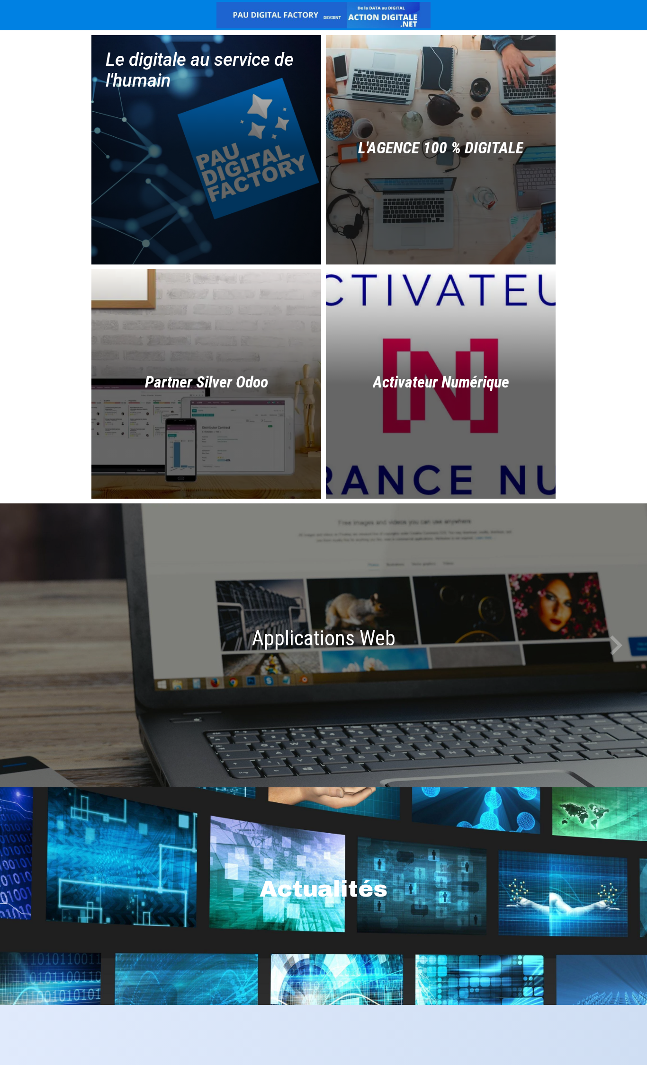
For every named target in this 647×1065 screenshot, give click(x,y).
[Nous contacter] (622, 15)
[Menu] (15, 15)
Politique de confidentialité (363, 1046)
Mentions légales (263, 1046)
